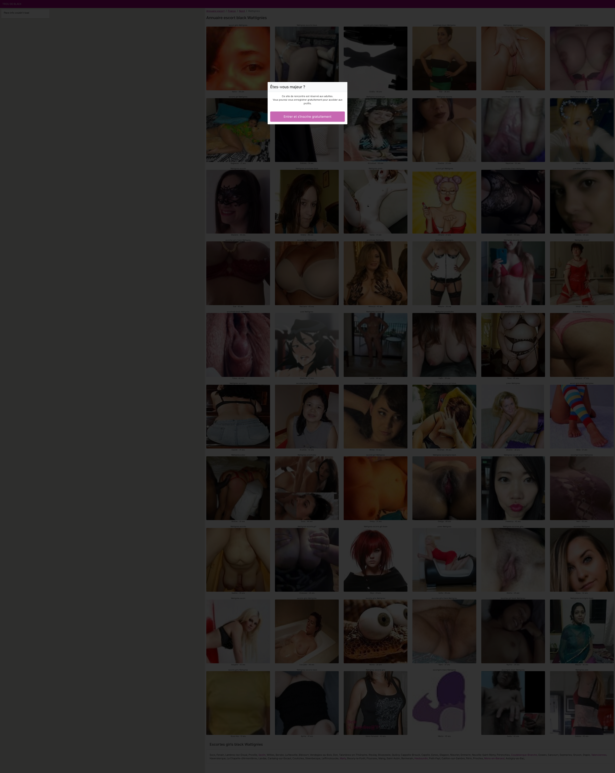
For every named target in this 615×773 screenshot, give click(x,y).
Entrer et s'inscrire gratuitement (307, 117)
